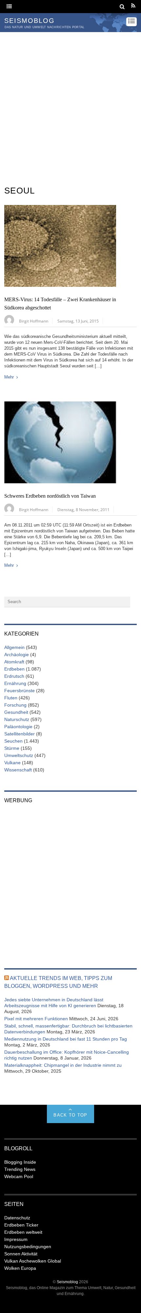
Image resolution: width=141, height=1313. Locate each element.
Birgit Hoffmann (33, 321)
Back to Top (70, 1115)
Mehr (9, 377)
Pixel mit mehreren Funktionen (36, 1018)
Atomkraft (14, 661)
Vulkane (12, 762)
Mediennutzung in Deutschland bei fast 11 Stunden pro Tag (65, 1039)
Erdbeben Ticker (21, 1225)
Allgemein (14, 647)
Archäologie (16, 654)
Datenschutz (17, 1217)
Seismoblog (67, 1282)
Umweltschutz (18, 755)
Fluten (10, 697)
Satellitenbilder (19, 733)
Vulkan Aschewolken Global (32, 1261)
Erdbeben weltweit (23, 1232)
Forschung (15, 705)
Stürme (11, 748)
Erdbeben (14, 669)
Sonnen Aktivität (20, 1253)
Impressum (16, 1239)
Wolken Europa (20, 1268)
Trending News (19, 1169)
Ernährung (15, 683)
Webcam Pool (18, 1176)
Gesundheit (16, 712)
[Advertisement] (70, 105)
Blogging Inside (20, 1162)
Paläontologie (18, 726)
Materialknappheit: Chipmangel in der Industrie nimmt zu (63, 1065)
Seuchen (13, 741)
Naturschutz (16, 719)
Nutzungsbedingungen (27, 1246)
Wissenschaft (18, 769)
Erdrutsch (14, 676)
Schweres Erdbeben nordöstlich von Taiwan (50, 496)
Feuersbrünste (19, 690)
